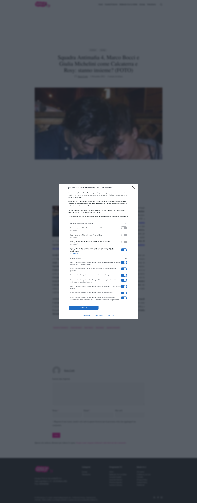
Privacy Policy (110, 315)
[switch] (124, 227)
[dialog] (98, 251)
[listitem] (98, 223)
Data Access (98, 315)
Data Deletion (86, 315)
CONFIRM (84, 308)
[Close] (134, 188)
